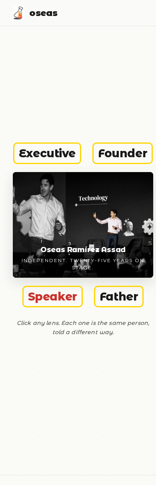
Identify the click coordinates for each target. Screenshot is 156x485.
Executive (47, 153)
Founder (122, 153)
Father (119, 296)
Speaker (52, 296)
